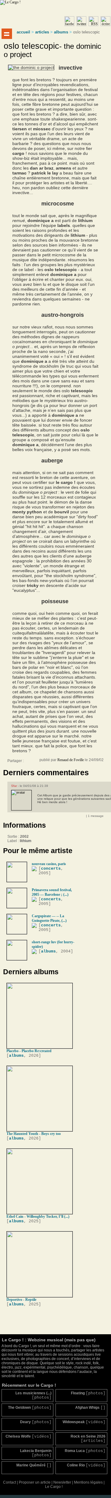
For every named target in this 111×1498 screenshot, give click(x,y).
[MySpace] (35, 762)
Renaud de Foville (70, 760)
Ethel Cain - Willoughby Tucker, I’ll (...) (37, 1216)
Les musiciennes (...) (33, 1395)
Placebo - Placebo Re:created (28, 1051)
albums (61, 32)
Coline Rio (86, 1465)
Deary (35, 1422)
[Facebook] (29, 762)
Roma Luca (85, 1451)
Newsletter (62, 1482)
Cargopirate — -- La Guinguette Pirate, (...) (49, 918)
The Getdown (29, 1407)
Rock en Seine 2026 (88, 1438)
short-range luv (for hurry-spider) (53, 944)
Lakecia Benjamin (35, 1453)
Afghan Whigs (90, 1407)
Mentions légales (88, 1482)
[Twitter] (41, 762)
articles (42, 32)
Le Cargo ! (54, 1487)
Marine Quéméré (33, 1465)
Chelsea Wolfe (28, 1436)
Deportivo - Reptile (21, 1299)
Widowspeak (84, 1422)
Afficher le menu (7, 34)
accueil (23, 32)
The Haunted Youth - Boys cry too (33, 1134)
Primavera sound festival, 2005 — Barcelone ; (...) (52, 892)
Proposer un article (35, 1482)
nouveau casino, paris (49, 864)
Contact (9, 1482)
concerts (51, 868)
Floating (88, 1393)
